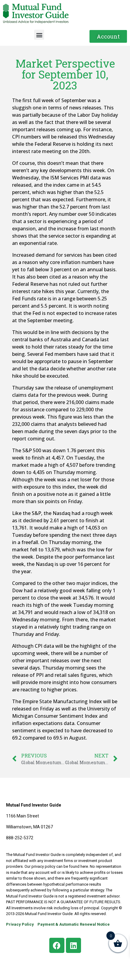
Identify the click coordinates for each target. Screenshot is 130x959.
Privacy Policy (20, 924)
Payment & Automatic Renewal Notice (73, 924)
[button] (39, 35)
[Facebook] (56, 945)
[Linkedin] (73, 945)
